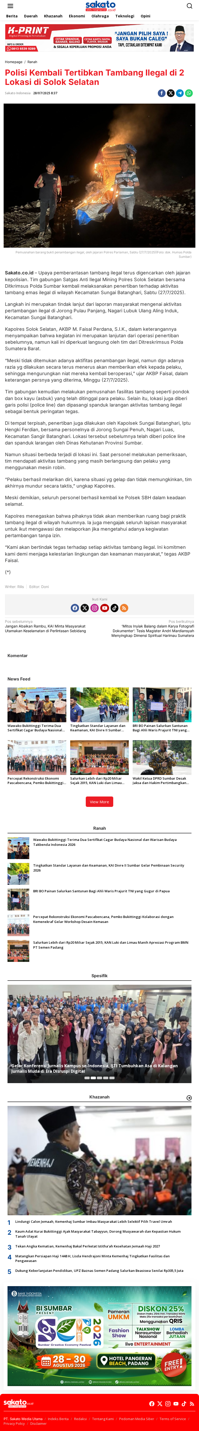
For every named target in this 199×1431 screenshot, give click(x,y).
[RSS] (124, 608)
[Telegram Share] (180, 93)
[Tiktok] (114, 608)
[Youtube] (104, 608)
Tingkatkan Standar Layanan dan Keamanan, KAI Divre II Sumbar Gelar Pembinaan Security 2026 (97, 728)
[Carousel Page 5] (112, 1078)
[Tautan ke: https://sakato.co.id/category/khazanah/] (189, 1098)
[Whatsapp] (189, 93)
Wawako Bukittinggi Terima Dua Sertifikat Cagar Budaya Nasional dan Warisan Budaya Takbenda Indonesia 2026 (35, 728)
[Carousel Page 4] (105, 1078)
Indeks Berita (58, 1418)
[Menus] (10, 6)
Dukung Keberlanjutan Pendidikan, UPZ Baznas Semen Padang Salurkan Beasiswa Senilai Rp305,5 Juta (99, 1270)
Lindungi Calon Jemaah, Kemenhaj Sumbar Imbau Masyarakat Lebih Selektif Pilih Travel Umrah (93, 1221)
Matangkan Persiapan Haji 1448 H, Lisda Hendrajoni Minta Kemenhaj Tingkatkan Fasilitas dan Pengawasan (92, 1258)
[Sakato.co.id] (100, 5)
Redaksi (80, 1418)
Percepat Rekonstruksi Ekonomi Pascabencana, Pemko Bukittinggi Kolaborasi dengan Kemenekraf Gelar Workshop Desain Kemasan (35, 780)
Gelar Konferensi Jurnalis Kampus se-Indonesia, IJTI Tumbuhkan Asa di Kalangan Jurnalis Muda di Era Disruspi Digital (94, 1068)
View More (99, 801)
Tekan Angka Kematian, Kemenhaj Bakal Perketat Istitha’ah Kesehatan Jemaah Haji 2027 (87, 1246)
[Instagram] (94, 608)
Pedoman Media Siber (136, 1418)
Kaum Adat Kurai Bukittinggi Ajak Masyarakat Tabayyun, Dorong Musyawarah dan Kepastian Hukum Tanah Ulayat (98, 1233)
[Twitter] (85, 608)
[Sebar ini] (162, 93)
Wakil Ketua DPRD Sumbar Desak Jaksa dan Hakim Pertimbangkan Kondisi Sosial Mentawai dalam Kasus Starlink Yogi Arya (159, 780)
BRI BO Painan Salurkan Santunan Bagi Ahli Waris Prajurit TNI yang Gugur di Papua (160, 728)
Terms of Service (173, 1418)
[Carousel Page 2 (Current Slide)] (93, 1078)
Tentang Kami (103, 1418)
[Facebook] (75, 608)
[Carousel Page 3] (99, 1078)
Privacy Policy (14, 1423)
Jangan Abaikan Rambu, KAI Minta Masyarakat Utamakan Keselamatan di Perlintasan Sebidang (45, 626)
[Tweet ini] (171, 93)
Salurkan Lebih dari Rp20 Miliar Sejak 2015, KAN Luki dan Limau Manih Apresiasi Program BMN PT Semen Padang (98, 780)
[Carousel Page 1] (87, 1078)
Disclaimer (38, 1423)
